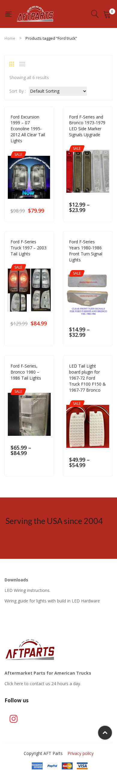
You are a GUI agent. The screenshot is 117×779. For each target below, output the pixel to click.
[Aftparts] (35, 13)
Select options (45, 210)
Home (9, 38)
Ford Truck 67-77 (85, 143)
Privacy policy (81, 753)
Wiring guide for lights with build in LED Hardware (52, 601)
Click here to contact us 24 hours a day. (42, 683)
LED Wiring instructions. (27, 590)
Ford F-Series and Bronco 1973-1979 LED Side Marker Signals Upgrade (87, 126)
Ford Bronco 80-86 (87, 268)
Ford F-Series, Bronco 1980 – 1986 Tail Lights (25, 372)
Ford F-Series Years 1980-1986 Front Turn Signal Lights (85, 251)
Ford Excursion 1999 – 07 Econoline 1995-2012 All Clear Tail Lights (27, 129)
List (23, 64)
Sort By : (17, 91)
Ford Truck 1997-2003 (30, 149)
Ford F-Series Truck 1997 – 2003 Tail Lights (28, 248)
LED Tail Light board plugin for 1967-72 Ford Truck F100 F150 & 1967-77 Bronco (87, 378)
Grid (13, 64)
